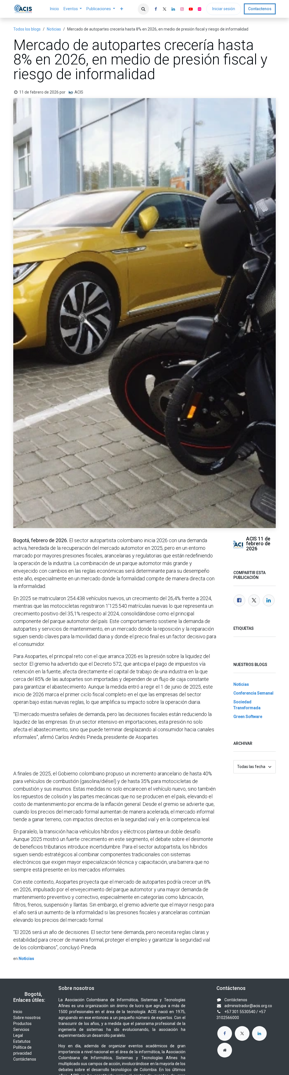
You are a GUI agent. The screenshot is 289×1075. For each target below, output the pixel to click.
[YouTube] (191, 9)
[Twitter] (254, 600)
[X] (164, 9)
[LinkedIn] (173, 9)
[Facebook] (156, 9)
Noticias (54, 29)
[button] (143, 9)
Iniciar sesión (223, 9)
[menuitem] (54, 9)
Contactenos (260, 9)
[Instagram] (182, 9)
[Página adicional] (224, 1050)
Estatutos (21, 1041)
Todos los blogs (27, 29)
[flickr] (199, 9)
